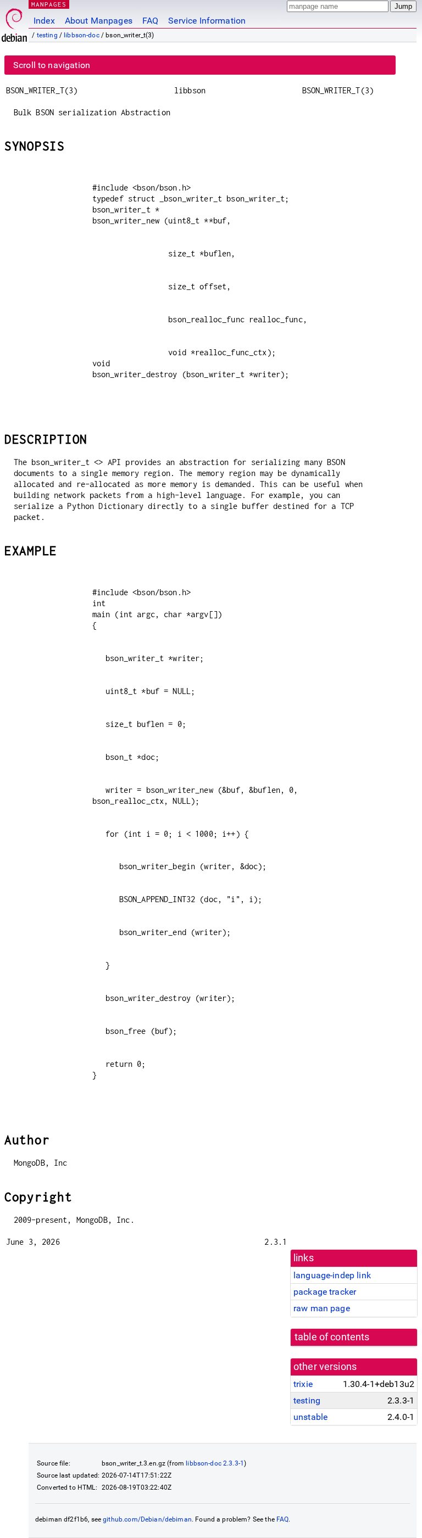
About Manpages (98, 20)
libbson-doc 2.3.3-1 (215, 1463)
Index (44, 20)
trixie (303, 1384)
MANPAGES (48, 4)
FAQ (150, 20)
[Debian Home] (14, 22)
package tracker (324, 1292)
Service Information (207, 20)
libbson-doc (81, 35)
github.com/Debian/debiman (147, 1519)
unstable (310, 1417)
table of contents (332, 1337)
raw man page (321, 1308)
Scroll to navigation (51, 65)
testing (47, 35)
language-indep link (332, 1275)
